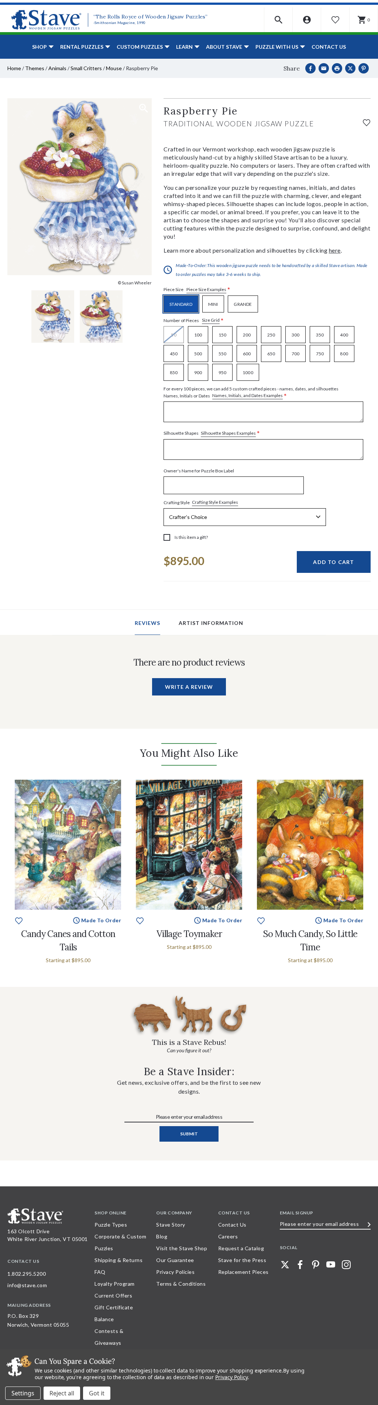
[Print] (337, 68)
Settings (22, 1393)
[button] (278, 19)
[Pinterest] (363, 68)
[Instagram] (346, 1264)
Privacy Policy (231, 1377)
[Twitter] (285, 1264)
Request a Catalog (241, 1248)
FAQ (100, 1272)
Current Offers (113, 1295)
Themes (34, 68)
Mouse (114, 68)
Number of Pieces (194, 320)
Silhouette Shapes (212, 433)
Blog (161, 1236)
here (335, 250)
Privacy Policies (175, 1272)
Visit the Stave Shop (181, 1248)
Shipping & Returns (118, 1260)
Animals (57, 68)
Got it (96, 1393)
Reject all (61, 1393)
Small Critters (86, 68)
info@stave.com (27, 1285)
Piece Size (197, 289)
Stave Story (170, 1224)
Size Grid (211, 320)
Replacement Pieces (243, 1272)
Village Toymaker (189, 934)
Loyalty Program (114, 1284)
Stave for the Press (242, 1260)
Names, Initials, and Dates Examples (247, 395)
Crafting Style (201, 502)
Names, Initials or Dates (251, 392)
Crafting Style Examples (215, 502)
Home (14, 68)
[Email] (324, 68)
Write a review (189, 687)
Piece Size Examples (206, 289)
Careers (228, 1236)
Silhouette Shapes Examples (228, 433)
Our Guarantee (175, 1260)
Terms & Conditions (181, 1284)
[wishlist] (366, 122)
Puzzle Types (110, 1224)
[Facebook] (310, 68)
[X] (350, 68)
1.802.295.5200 (26, 1274)
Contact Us (329, 47)
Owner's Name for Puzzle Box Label (199, 471)
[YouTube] (331, 1264)
